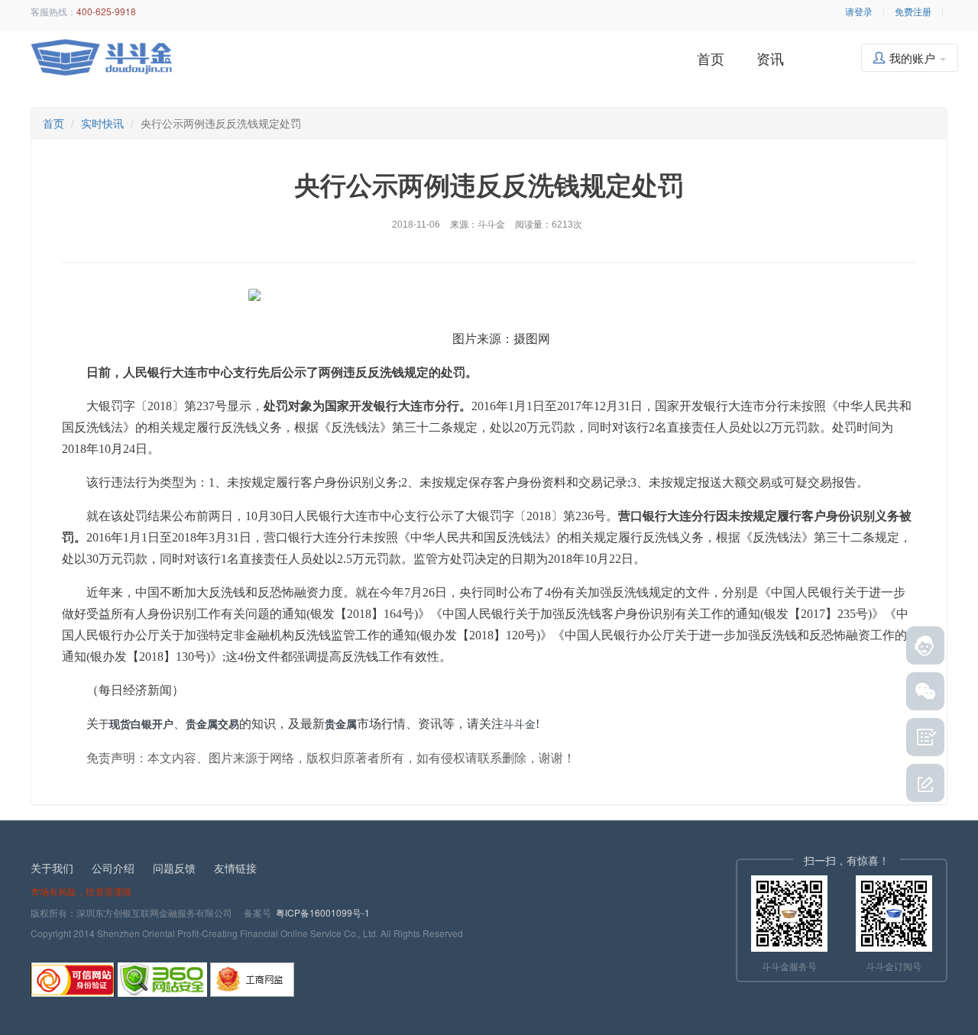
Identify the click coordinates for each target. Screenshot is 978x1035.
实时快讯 (102, 123)
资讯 (770, 58)
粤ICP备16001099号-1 (323, 912)
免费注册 (913, 11)
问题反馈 (174, 867)
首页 (710, 58)
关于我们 (52, 867)
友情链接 (235, 867)
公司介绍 (113, 867)
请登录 (859, 11)
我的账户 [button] (913, 58)
